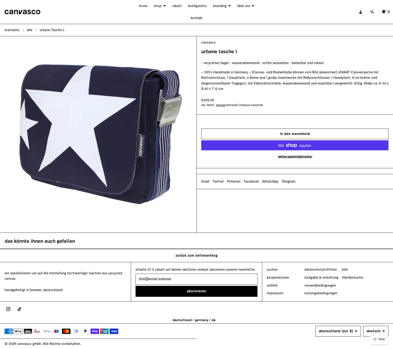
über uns (243, 6)
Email (205, 181)
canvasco (208, 42)
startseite (12, 30)
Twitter (218, 181)
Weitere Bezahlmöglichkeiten (295, 156)
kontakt (196, 18)
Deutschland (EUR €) (336, 331)
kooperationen (278, 277)
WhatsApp (270, 181)
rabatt (177, 6)
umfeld (272, 285)
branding (220, 6)
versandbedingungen (320, 285)
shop (157, 6)
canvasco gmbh (29, 344)
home (143, 6)
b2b (345, 269)
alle (29, 30)
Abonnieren (196, 291)
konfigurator (197, 6)
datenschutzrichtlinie (320, 269)
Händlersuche (352, 277)
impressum (275, 293)
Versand (220, 105)
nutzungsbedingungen (320, 293)
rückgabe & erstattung (321, 277)
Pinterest (234, 181)
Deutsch (374, 331)
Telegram (288, 181)
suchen (272, 269)
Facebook (251, 181)
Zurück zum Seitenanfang (197, 255)
